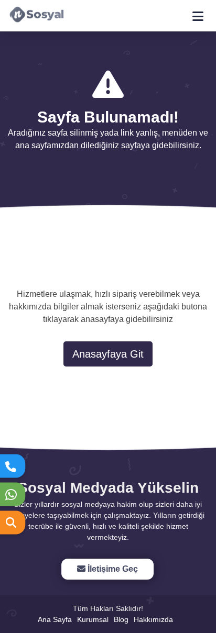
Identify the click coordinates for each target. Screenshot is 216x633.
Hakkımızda (153, 619)
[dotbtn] (202, 12)
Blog (121, 619)
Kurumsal (93, 619)
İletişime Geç (111, 568)
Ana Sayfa (55, 619)
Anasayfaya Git (108, 354)
